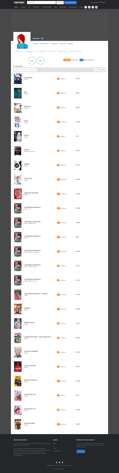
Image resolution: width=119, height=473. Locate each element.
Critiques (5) (54, 43)
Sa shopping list (29, 51)
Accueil (35, 43)
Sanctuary (58, 465)
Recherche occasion (75, 51)
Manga (16, 7)
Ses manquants (41, 51)
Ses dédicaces (62, 51)
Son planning (52, 51)
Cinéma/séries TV (57, 451)
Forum (81, 7)
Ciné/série (36, 7)
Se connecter (95, 2)
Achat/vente (62, 7)
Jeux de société (46, 7)
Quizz (55, 7)
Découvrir (60, 2)
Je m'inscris (81, 451)
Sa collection (18, 51)
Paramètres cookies (59, 469)
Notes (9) (63, 43)
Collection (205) (44, 43)
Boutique (70, 43)
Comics (23, 7)
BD (29, 7)
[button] (42, 38)
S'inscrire (102, 2)
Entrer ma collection (70, 2)
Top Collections (72, 7)
